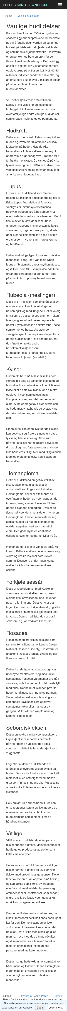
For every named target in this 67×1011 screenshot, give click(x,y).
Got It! (40, 1007)
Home (8, 15)
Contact (58, 996)
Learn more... (56, 1007)
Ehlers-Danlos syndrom (25, 4)
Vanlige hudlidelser (28, 15)
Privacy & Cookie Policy (34, 996)
